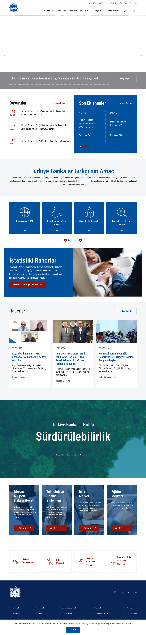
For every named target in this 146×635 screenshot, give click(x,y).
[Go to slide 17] (78, 84)
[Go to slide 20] (91, 84)
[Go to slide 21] (95, 84)
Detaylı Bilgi (124, 79)
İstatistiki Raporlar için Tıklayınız (25, 285)
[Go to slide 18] (82, 84)
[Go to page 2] (71, 240)
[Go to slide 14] (65, 84)
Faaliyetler (98, 11)
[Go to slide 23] (103, 84)
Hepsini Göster (59, 103)
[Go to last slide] (80, 146)
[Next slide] (141, 54)
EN (125, 10)
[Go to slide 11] (53, 84)
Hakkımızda (48, 11)
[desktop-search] (134, 11)
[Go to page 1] (69, 240)
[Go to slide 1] (10, 84)
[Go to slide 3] (19, 84)
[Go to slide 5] (27, 84)
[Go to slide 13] (61, 84)
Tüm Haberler (127, 311)
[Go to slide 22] (99, 84)
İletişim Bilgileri (111, 3)
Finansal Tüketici (112, 11)
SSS (100, 3)
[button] (65, 240)
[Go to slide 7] (36, 84)
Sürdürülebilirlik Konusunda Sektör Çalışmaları (71, 455)
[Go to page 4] (77, 240)
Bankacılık (62, 11)
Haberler (40, 614)
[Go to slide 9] (44, 84)
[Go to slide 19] (86, 84)
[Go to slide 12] (57, 84)
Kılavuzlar (130, 608)
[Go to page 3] (74, 240)
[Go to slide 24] (108, 84)
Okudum (73, 630)
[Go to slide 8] (40, 84)
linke (93, 623)
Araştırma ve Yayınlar (102, 614)
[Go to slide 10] (48, 84)
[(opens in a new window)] (121, 3)
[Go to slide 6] (32, 84)
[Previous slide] (4, 54)
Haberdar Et (91, 3)
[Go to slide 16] (74, 84)
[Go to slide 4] (23, 84)
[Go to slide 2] (15, 84)
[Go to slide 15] (70, 84)
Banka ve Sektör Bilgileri (79, 11)
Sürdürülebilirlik (67, 614)
